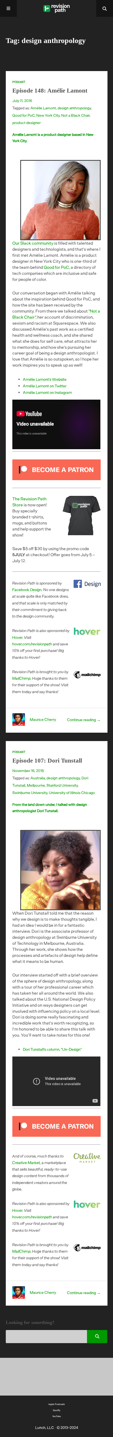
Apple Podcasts (56, 1404)
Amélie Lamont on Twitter (44, 385)
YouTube (56, 1416)
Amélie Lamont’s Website (44, 379)
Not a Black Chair (75, 115)
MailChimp (21, 678)
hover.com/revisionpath (32, 643)
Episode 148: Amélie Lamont (50, 90)
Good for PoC (23, 115)
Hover (17, 637)
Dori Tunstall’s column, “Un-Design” (52, 1049)
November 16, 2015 (28, 770)
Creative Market (26, 1162)
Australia (37, 778)
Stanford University (62, 785)
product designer (26, 122)
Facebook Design (27, 589)
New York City (48, 115)
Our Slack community (32, 242)
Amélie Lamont (43, 108)
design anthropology (74, 108)
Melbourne (36, 785)
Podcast (18, 81)
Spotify (56, 1410)
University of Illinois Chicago (72, 792)
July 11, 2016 (22, 100)
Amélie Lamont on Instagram (47, 392)
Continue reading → (84, 719)
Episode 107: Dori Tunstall (47, 760)
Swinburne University (29, 792)
